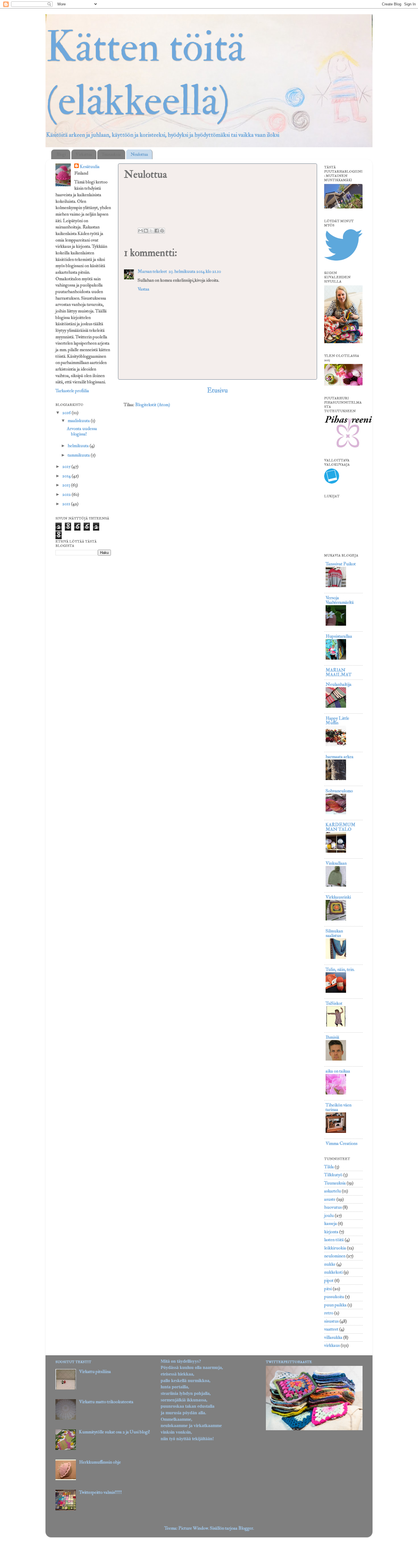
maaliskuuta (79, 420)
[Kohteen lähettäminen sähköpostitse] (140, 231)
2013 (66, 485)
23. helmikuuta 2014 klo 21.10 (195, 271)
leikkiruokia (335, 1248)
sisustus (331, 1321)
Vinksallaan (336, 863)
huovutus (333, 1207)
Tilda (329, 1167)
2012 (67, 494)
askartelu (332, 1191)
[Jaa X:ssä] (151, 231)
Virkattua (84, 154)
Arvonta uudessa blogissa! (82, 431)
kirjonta (331, 1232)
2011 (66, 504)
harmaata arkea (339, 757)
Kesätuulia (90, 166)
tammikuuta (79, 455)
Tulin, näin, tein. (340, 969)
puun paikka (335, 1305)
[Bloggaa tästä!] (146, 231)
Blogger (245, 1528)
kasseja (330, 1223)
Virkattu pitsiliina (95, 1371)
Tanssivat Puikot (341, 564)
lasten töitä (334, 1240)
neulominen (334, 1256)
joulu (329, 1215)
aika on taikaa (338, 1071)
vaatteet (331, 1329)
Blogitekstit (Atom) (152, 405)
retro (328, 1313)
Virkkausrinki (338, 897)
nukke (330, 1264)
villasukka (333, 1337)
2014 (67, 476)
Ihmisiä (332, 1037)
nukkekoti (333, 1272)
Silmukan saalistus (334, 933)
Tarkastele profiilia (72, 391)
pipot (329, 1280)
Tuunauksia (111, 154)
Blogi (61, 154)
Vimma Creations (341, 1143)
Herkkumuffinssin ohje (100, 1462)
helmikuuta (79, 446)
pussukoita (334, 1297)
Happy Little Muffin (337, 720)
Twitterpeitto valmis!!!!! (100, 1492)
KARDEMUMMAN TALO (340, 827)
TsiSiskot (334, 1003)
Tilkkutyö (333, 1175)
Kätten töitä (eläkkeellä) (145, 74)
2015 (66, 466)
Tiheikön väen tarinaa (338, 1107)
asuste (330, 1199)
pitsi (328, 1289)
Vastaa (143, 289)
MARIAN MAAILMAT (338, 672)
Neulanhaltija (338, 684)
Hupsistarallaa (339, 636)
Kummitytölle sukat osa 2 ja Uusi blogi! (114, 1432)
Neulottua (139, 154)
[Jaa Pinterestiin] (162, 231)
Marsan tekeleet (152, 271)
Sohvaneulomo (339, 791)
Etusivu (217, 390)
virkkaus (332, 1345)
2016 (67, 413)
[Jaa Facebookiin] (157, 231)
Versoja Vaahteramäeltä (340, 600)
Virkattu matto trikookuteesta (106, 1402)
